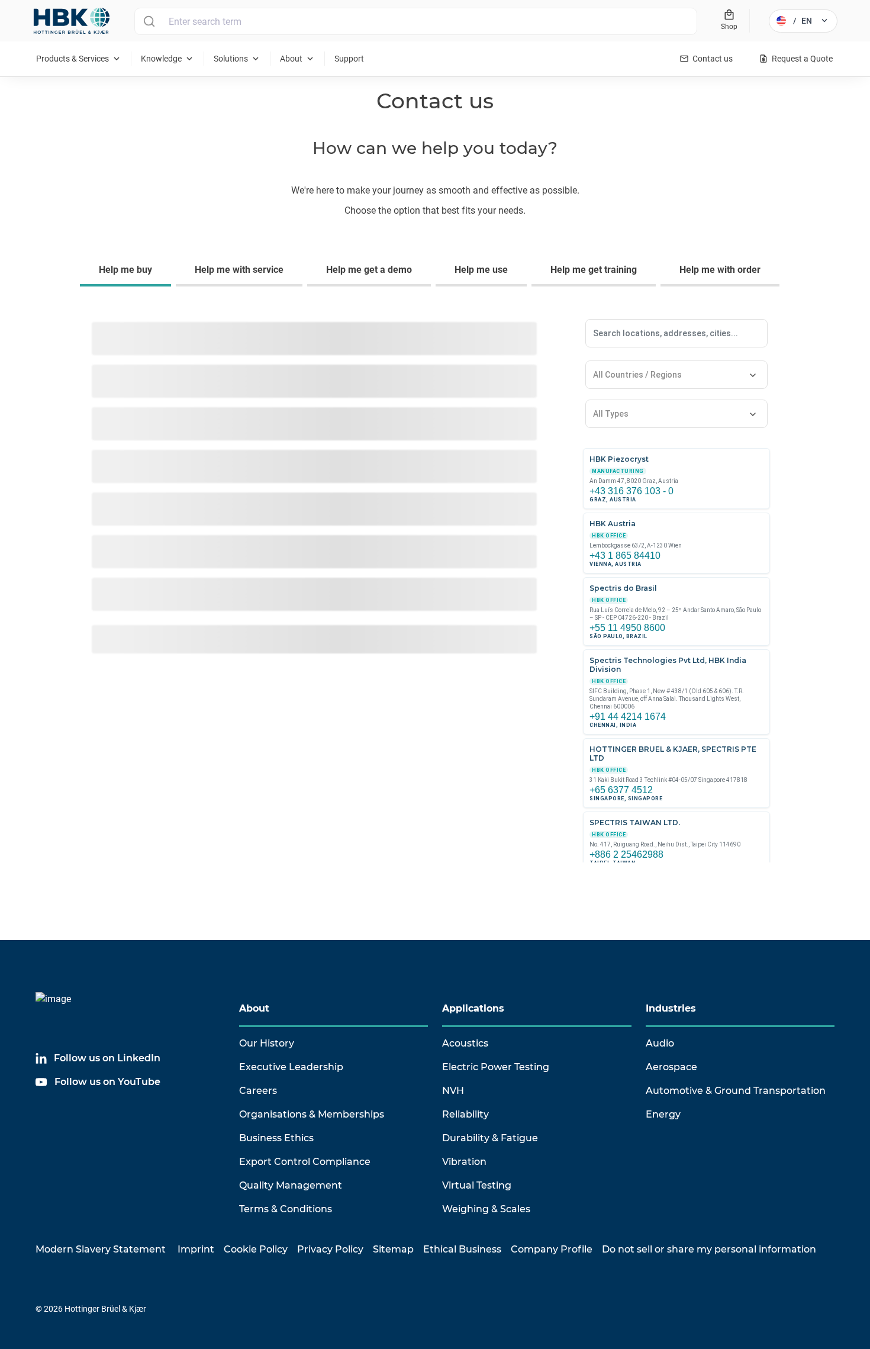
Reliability (465, 1114)
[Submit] (149, 21)
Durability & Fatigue (490, 1138)
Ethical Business (462, 1249)
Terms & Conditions (285, 1209)
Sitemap (393, 1249)
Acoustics (465, 1043)
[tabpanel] (435, 599)
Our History (266, 1043)
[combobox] (415, 21)
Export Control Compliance (304, 1161)
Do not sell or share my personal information (709, 1249)
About (254, 1008)
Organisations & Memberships (311, 1114)
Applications (473, 1008)
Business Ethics (276, 1138)
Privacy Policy (330, 1249)
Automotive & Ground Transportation (736, 1090)
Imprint (196, 1249)
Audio (660, 1043)
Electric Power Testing (495, 1067)
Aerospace (671, 1067)
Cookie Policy (256, 1249)
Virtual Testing (476, 1185)
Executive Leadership (291, 1067)
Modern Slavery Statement (101, 1249)
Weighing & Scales (486, 1209)
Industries (671, 1008)
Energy (663, 1114)
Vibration (464, 1161)
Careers (258, 1090)
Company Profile (551, 1249)
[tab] (128, 271)
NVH (453, 1090)
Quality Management (290, 1185)
